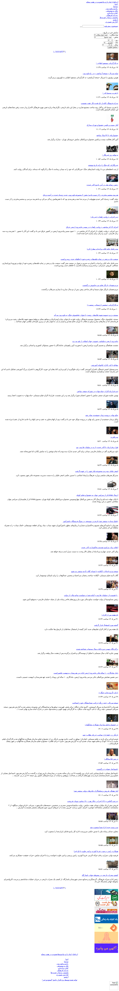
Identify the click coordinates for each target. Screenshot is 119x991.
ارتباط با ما (114, 2)
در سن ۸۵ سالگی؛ (111, 759)
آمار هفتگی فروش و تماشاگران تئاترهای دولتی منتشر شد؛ (96, 791)
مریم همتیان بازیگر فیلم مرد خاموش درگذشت (100, 285)
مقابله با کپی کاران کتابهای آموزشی (104, 365)
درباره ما (106, 2)
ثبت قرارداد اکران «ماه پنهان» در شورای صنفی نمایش (97, 391)
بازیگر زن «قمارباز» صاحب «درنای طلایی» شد (100, 735)
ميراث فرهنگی (112, 15)
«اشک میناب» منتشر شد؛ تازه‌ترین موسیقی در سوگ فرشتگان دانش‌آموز (90, 521)
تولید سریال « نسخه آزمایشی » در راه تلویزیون (100, 73)
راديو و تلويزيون (111, 9)
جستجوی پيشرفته (111, 26)
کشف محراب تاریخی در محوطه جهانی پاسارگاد (100, 875)
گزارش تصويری (111, 22)
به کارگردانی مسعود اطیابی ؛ (107, 63)
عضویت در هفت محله (94, 2)
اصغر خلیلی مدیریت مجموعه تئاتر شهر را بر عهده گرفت (96, 471)
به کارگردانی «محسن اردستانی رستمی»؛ (102, 305)
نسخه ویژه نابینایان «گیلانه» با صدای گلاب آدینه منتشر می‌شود (94, 571)
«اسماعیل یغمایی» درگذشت (107, 769)
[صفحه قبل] (67, 52)
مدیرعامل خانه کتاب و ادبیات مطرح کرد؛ (102, 249)
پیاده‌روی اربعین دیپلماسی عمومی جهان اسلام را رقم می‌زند (95, 341)
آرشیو (115, 20)
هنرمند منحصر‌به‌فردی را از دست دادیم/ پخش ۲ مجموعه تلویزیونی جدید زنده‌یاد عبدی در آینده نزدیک (80, 195)
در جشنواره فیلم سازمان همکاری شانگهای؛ (101, 725)
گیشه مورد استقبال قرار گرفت (106, 625)
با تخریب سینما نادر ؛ (110, 93)
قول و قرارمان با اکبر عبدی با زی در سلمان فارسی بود (97, 447)
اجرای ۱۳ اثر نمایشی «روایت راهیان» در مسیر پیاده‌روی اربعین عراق (92, 227)
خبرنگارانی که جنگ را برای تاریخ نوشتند (103, 165)
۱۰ (54, 52)
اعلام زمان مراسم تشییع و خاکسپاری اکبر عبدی (99, 547)
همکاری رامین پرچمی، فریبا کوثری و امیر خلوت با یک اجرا (96, 851)
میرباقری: (114, 437)
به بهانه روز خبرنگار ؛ (110, 155)
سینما (115, 6)
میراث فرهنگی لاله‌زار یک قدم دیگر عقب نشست (99, 103)
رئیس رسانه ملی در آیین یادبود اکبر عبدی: (102, 185)
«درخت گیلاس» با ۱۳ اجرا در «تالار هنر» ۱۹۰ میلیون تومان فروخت (92, 801)
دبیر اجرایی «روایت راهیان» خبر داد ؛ (104, 217)
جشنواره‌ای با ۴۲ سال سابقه (107, 135)
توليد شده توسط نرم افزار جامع (59, 980)
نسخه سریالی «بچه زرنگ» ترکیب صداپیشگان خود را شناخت (95, 703)
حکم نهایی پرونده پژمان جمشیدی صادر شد (101, 415)
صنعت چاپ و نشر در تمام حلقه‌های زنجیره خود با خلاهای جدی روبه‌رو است (89, 259)
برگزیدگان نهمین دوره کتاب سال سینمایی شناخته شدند (97, 649)
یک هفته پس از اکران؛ (110, 615)
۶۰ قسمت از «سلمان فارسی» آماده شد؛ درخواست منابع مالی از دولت (91, 595)
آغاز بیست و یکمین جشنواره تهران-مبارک (102, 125)
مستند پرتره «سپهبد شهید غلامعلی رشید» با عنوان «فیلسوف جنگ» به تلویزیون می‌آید (86, 315)
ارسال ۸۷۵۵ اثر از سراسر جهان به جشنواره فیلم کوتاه (97, 495)
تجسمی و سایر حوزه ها (108, 17)
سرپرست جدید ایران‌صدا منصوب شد (104, 827)
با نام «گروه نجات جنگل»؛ (108, 693)
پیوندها (60, 954)
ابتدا (116, 4)
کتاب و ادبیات (112, 13)
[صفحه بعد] (52, 52)
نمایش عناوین (112, 47)
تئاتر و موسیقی (112, 11)
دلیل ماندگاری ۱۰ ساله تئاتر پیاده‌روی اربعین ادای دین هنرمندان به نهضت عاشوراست (86, 673)
